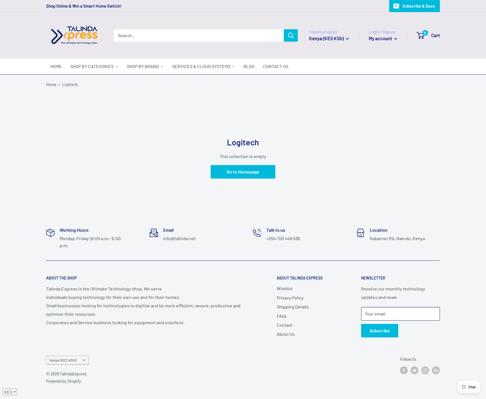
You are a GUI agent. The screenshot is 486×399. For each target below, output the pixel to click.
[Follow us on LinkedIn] (436, 370)
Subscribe (380, 330)
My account (381, 38)
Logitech (70, 84)
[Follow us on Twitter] (414, 370)
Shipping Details (293, 306)
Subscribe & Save (418, 5)
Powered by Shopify (63, 381)
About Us (286, 334)
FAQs (282, 316)
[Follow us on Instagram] (425, 370)
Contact (284, 325)
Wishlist (285, 288)
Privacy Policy (290, 297)
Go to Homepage (243, 171)
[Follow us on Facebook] (404, 370)
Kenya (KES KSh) (62, 360)
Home (51, 84)
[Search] (291, 35)
